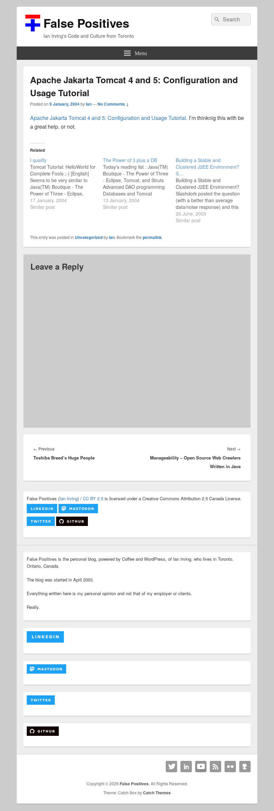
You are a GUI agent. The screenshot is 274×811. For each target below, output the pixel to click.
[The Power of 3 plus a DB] (139, 183)
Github (245, 766)
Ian (89, 104)
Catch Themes (157, 793)
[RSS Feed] (215, 766)
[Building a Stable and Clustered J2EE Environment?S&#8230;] (212, 190)
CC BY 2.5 (93, 498)
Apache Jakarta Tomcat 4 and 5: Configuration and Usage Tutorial (108, 118)
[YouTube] (201, 766)
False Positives (86, 22)
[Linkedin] (186, 766)
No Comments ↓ (113, 104)
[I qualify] (66, 183)
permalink (152, 237)
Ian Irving (68, 498)
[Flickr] (230, 766)
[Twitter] (171, 766)
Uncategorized (89, 237)
